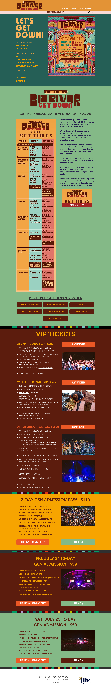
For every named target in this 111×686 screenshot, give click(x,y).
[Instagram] (89, 12)
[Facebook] (93, 12)
